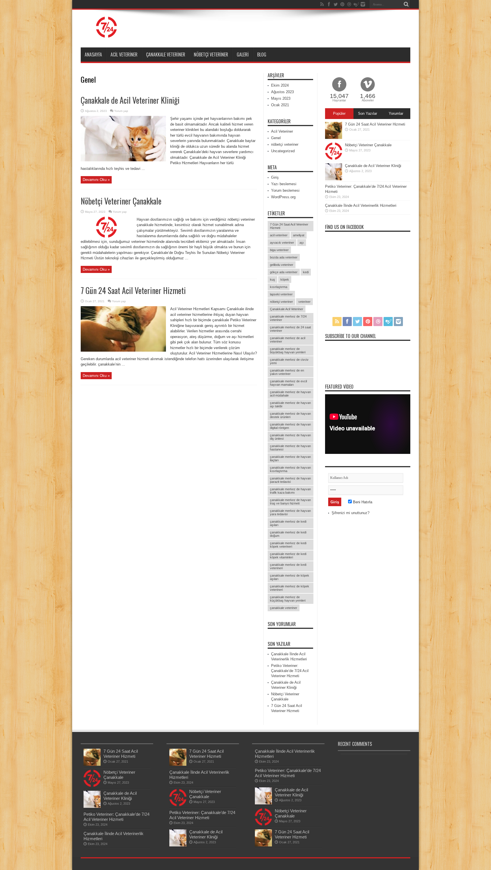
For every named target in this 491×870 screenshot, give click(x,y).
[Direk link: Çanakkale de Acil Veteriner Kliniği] (123, 160)
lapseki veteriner (281, 294)
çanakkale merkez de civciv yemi (289, 361)
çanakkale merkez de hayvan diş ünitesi (290, 436)
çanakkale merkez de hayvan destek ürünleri (290, 415)
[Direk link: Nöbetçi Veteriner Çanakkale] (106, 236)
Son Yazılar (367, 113)
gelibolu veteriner (281, 264)
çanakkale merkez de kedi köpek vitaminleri (288, 555)
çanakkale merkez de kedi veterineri (288, 566)
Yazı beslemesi (283, 184)
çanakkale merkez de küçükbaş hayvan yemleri (287, 598)
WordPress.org (283, 197)
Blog (261, 54)
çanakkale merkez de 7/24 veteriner (288, 318)
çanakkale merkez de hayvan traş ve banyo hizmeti (290, 501)
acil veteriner (279, 235)
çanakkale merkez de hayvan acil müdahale (290, 393)
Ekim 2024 (280, 85)
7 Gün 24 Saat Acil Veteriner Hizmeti (133, 290)
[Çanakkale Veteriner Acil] (106, 33)
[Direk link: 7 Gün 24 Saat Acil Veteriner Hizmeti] (123, 350)
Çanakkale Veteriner (165, 54)
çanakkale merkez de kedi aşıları (288, 523)
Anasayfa (93, 54)
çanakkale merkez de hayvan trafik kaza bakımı (290, 490)
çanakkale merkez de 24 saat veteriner (290, 329)
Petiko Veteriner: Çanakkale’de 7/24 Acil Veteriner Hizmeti (290, 671)
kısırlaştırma (278, 287)
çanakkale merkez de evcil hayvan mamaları (288, 382)
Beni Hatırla (362, 502)
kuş (272, 279)
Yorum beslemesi (285, 190)
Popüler (339, 113)
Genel (276, 138)
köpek (284, 279)
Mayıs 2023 (280, 98)
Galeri (243, 54)
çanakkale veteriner (283, 608)
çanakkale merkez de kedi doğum (288, 534)
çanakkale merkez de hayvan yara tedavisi (290, 512)
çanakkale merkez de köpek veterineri (289, 588)
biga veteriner (279, 250)
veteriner (304, 301)
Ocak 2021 (280, 105)
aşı (301, 242)
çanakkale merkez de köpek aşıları (289, 577)
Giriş (275, 177)
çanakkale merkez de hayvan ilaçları (290, 458)
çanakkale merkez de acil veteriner (287, 339)
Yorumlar (396, 113)
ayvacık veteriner (282, 242)
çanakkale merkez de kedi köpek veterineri (288, 544)
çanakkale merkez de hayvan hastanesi (290, 447)
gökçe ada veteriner (283, 272)
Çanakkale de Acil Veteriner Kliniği (130, 100)
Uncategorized (283, 151)
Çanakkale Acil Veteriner (286, 309)
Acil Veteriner (124, 54)
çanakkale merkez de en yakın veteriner (287, 372)
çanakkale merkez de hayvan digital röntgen (290, 426)
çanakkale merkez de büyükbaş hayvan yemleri (287, 350)
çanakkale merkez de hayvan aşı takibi (290, 404)
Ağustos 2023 (282, 92)
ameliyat (298, 235)
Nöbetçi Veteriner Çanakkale (121, 201)
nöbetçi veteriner (211, 54)
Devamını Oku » (96, 180)
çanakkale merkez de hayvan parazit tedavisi (290, 480)
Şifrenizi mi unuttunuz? (350, 513)
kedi (306, 272)
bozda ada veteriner (283, 257)
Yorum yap (121, 110)
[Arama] (406, 4)
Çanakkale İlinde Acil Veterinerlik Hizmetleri (360, 205)
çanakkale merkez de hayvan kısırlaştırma (290, 469)
